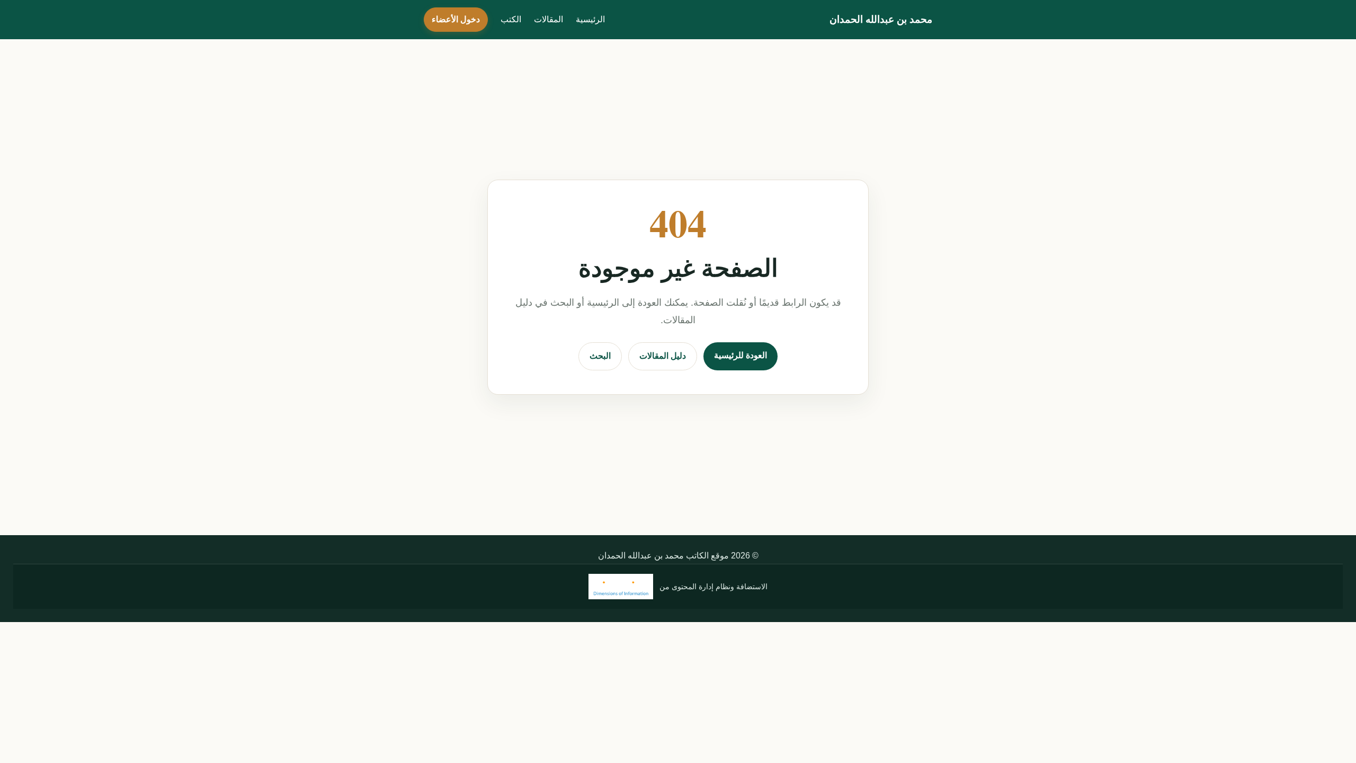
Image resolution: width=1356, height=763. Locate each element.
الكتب (511, 19)
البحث (600, 355)
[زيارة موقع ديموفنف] (620, 587)
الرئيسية (590, 19)
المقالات (548, 19)
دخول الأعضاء (456, 19)
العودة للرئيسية (740, 355)
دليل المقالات (662, 355)
